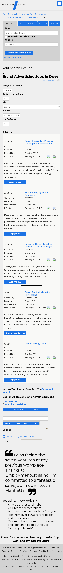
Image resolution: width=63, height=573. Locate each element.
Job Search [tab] (10, 23)
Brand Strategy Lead (35, 343)
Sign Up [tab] (43, 23)
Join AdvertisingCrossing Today (25, 409)
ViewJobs (7, 111)
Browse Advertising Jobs (34, 14)
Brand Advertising (15, 17)
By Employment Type (13, 94)
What (8, 28)
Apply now (15, 182)
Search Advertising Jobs (19, 53)
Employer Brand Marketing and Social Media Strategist (38, 245)
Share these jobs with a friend (21, 436)
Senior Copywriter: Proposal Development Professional (39, 142)
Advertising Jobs (10, 14)
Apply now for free (16, 333)
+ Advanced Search (12, 57)
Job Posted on (9, 119)
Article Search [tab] (27, 23)
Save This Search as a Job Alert (21, 423)
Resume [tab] (54, 23)
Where (9, 40)
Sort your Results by (12, 86)
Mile (4, 102)
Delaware (31, 17)
